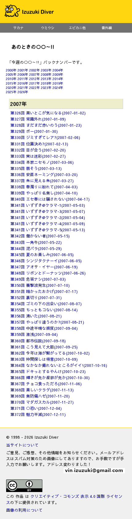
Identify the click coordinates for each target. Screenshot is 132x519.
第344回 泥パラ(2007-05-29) (36, 248)
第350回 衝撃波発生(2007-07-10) (40, 285)
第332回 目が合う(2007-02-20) (38, 149)
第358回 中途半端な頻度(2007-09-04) (44, 328)
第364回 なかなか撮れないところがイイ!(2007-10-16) (58, 365)
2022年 (34, 87)
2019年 (57, 83)
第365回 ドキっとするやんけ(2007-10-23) (48, 371)
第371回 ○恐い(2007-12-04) (36, 408)
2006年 (22, 74)
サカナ (18, 27)
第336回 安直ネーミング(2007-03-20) (44, 174)
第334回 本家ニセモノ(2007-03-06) (42, 162)
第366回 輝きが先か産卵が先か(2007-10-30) (50, 377)
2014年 (57, 78)
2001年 (22, 70)
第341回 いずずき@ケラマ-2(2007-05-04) (47, 217)
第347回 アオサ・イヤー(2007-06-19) (44, 266)
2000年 (11, 70)
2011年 (22, 78)
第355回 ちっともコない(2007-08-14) (44, 309)
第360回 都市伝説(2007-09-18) (38, 340)
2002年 (34, 70)
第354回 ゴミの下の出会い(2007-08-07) (46, 303)
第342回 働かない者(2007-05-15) (40, 235)
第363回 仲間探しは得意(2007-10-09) (44, 359)
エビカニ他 (77, 27)
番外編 (107, 27)
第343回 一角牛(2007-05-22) (36, 242)
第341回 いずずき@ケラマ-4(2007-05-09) (47, 223)
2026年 (22, 92)
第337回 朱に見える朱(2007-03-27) (42, 180)
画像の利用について (24, 510)
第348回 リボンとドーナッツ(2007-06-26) (48, 272)
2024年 (57, 87)
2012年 (34, 78)
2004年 (57, 70)
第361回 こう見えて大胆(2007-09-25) (44, 346)
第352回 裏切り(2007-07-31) (36, 297)
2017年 (34, 83)
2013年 (46, 78)
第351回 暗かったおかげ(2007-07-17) (44, 291)
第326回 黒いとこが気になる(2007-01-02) (48, 112)
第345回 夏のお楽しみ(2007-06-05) (42, 254)
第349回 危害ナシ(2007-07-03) (38, 279)
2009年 (57, 74)
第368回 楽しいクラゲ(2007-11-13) (42, 389)
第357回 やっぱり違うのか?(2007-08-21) (47, 322)
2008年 (46, 74)
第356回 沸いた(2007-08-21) (36, 315)
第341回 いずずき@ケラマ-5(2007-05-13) (47, 229)
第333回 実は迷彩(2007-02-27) (38, 156)
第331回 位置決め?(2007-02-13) (39, 143)
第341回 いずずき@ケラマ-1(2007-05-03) (47, 205)
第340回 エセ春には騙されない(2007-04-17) (50, 199)
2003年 (46, 70)
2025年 (11, 92)
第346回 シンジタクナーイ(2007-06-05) (46, 260)
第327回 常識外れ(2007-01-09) (38, 118)
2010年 (11, 78)
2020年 (11, 87)
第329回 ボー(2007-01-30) (34, 131)
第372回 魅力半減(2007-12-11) (38, 414)
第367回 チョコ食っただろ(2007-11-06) (46, 383)
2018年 (46, 83)
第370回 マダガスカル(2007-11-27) (42, 402)
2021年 (22, 87)
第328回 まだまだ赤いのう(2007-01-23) (46, 125)
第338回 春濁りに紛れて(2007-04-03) (44, 186)
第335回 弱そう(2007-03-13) (36, 168)
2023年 (46, 87)
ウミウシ (47, 27)
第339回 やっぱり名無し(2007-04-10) (44, 192)
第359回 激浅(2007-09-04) (34, 334)
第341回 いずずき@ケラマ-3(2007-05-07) (47, 211)
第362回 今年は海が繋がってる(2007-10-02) (50, 353)
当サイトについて (22, 445)
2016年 (22, 83)
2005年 (11, 74)
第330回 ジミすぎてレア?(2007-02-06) (45, 137)
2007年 (34, 74)
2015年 (11, 83)
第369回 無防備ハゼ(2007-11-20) (40, 395)
